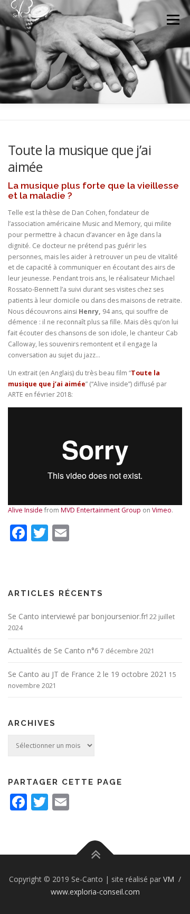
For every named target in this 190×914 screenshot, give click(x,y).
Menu (172, 19)
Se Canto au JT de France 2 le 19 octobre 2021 (87, 674)
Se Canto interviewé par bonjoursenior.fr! (78, 616)
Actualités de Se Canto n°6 (53, 650)
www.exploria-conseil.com (95, 892)
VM (169, 879)
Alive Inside (25, 510)
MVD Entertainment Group (101, 510)
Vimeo (162, 510)
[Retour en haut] (95, 855)
